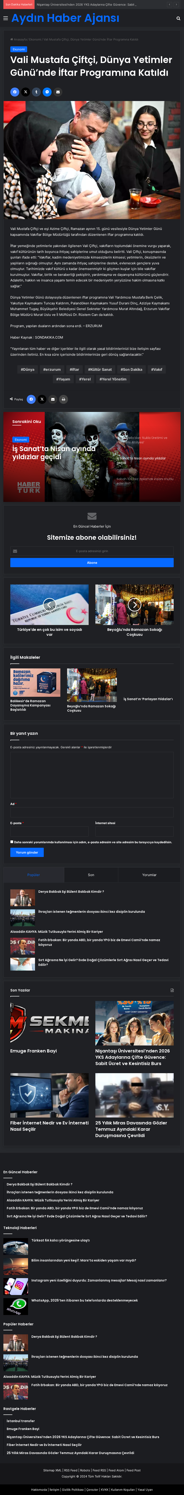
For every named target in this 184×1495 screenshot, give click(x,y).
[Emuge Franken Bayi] (49, 1023)
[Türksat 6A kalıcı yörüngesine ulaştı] (15, 1246)
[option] (92, 457)
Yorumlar (149, 875)
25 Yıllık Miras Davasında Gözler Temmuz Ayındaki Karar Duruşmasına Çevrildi (131, 1129)
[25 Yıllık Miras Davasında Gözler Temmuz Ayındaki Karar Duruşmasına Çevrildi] (134, 1095)
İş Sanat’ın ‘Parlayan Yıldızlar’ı (148, 699)
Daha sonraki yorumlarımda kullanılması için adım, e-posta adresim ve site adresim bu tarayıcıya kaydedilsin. (93, 842)
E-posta (17, 823)
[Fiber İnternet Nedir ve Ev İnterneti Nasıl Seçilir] (49, 1095)
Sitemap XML (52, 1470)
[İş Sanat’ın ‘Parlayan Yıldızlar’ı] (149, 681)
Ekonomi (35, 39)
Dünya (28, 369)
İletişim (54, 1489)
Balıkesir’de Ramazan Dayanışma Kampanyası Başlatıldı (30, 705)
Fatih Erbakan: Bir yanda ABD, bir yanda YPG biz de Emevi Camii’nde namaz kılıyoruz (99, 1385)
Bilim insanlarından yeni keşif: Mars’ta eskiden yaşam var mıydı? (83, 1260)
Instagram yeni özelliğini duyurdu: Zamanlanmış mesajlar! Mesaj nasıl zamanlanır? (99, 1280)
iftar (75, 369)
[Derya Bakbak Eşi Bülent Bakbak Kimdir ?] (22, 897)
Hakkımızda (39, 1489)
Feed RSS (99, 1470)
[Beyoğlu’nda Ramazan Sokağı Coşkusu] (92, 685)
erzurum (53, 369)
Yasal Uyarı (145, 1489)
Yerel (86, 379)
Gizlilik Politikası (73, 1489)
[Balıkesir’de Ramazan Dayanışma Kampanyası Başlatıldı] (35, 682)
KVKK (104, 1489)
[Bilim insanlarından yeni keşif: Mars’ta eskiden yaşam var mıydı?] (15, 1266)
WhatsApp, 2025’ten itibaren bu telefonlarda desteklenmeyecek (84, 1300)
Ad (13, 804)
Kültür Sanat (101, 369)
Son (91, 875)
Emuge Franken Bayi (33, 1051)
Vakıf (157, 369)
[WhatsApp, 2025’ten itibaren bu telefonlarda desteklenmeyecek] (15, 1306)
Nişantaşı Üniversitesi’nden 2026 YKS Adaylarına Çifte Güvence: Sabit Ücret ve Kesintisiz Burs (103, 4)
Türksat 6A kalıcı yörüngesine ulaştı (60, 1240)
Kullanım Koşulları (123, 1489)
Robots (85, 1470)
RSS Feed (70, 1470)
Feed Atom (116, 1470)
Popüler (33, 875)
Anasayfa (20, 39)
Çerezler (92, 1489)
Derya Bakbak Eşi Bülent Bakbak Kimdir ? (71, 891)
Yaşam (64, 379)
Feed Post (134, 1470)
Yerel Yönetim (114, 379)
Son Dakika (132, 369)
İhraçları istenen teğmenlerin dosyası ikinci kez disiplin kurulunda (91, 911)
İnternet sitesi (105, 823)
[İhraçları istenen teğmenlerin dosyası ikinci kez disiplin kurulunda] (22, 917)
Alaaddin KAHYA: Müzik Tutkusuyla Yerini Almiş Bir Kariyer (56, 931)
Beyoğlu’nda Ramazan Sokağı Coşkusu (91, 708)
